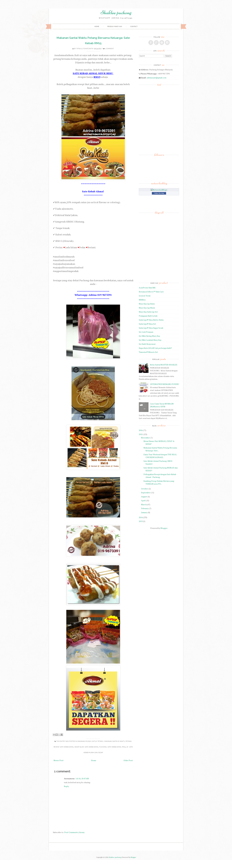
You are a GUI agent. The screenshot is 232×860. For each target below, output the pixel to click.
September (146, 492)
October (144, 488)
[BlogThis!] (56, 734)
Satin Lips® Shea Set (147, 324)
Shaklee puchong (116, 12)
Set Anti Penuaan (146, 332)
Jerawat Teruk (145, 295)
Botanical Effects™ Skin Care (151, 291)
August (144, 496)
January (144, 512)
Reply (66, 786)
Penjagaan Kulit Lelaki (148, 316)
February (145, 508)
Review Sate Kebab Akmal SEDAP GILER (69, 747)
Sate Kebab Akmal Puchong (96, 747)
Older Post (128, 760)
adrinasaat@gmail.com (156, 77)
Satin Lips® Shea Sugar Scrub (151, 328)
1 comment (109, 49)
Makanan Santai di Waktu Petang (117, 741)
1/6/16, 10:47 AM (82, 778)
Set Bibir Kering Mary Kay (149, 336)
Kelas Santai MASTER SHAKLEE (163, 364)
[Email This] (54, 734)
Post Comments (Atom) (74, 832)
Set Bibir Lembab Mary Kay (150, 340)
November (145, 437)
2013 (141, 521)
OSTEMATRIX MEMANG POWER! (164, 384)
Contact (133, 26)
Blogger (164, 528)
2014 (141, 517)
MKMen (142, 299)
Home (96, 26)
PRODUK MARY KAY (114, 26)
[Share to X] (59, 734)
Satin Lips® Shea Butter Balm (151, 320)
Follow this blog (159, 193)
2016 (141, 430)
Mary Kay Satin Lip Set (148, 312)
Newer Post (59, 760)
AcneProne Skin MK (147, 287)
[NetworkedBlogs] (159, 190)
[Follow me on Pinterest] (161, 42)
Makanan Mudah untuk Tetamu (90, 741)
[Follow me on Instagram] (167, 42)
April (143, 500)
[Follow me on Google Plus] (156, 42)
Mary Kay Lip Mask (147, 307)
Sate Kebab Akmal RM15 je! (117, 747)
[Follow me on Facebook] (150, 42)
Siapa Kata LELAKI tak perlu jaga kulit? (155, 348)
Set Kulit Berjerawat (147, 344)
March (144, 504)
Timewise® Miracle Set (148, 352)
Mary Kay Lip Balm (147, 303)
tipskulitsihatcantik (84, 49)
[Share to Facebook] (61, 734)
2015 (141, 434)
